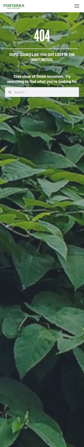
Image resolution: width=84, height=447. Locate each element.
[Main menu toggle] (76, 6)
